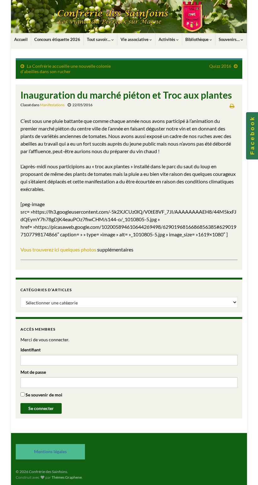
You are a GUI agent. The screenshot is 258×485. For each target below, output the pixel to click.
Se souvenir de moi (43, 394)
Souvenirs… (230, 39)
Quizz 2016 (220, 66)
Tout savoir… (99, 39)
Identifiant (30, 349)
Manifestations (52, 104)
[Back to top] (244, 471)
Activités (167, 39)
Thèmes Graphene (67, 477)
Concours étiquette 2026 (57, 39)
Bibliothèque (197, 39)
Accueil (21, 39)
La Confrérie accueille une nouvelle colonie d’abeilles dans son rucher (65, 68)
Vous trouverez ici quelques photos (58, 249)
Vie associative (135, 39)
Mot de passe (33, 372)
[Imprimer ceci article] (232, 106)
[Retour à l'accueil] (129, 16)
